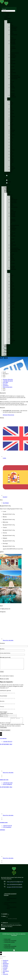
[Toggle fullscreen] (3, 956)
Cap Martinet (12, 115)
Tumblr (5, 969)
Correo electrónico (5, 653)
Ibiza (11, 118)
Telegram (5, 965)
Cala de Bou (11, 106)
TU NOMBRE (4, 914)
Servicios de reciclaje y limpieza (12, 90)
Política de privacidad (10, 940)
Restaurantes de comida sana (13, 81)
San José (11, 142)
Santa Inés (11, 170)
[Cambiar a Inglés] (8, 184)
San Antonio (12, 133)
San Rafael (11, 158)
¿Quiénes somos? (8, 173)
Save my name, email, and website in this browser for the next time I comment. (12, 725)
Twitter (5, 962)
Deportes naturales (12, 41)
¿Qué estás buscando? (7, 190)
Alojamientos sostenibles (13, 27)
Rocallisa (12, 130)
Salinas (12, 131)
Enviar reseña (3, 727)
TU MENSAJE (4, 923)
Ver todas (11, 24)
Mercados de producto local (12, 60)
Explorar (6, 895)
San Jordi (11, 139)
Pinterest (5, 966)
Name (1, 715)
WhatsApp (6, 963)
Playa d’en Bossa (11, 122)
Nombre (2, 649)
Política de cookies (9, 942)
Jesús (11, 119)
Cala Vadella (12, 112)
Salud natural (12, 85)
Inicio (7, 13)
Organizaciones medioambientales (15, 76)
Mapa (6, 349)
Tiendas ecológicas (13, 95)
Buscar (3, 8)
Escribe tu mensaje (5, 723)
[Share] (2, 956)
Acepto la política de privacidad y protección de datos (11, 925)
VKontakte (6, 971)
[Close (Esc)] (0, 956)
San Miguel (12, 155)
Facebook (5, 960)
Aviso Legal (7, 939)
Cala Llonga (12, 109)
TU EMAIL (3, 916)
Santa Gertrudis (12, 167)
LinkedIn (5, 968)
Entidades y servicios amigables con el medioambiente (14, 48)
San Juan (11, 145)
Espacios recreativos (13, 55)
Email (1, 716)
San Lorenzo (12, 149)
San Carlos (11, 136)
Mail (4, 972)
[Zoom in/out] (4, 956)
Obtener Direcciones (8, 415)
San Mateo (11, 152)
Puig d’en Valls (11, 127)
